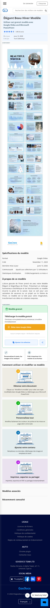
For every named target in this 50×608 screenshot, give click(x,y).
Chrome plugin (25, 551)
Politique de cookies (25, 537)
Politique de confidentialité (25, 533)
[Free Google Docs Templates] (5, 10)
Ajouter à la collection (22, 342)
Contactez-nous (25, 555)
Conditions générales (25, 530)
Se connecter (28, 3)
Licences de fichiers (25, 526)
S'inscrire (42, 3)
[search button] (46, 10)
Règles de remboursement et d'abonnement (25, 540)
